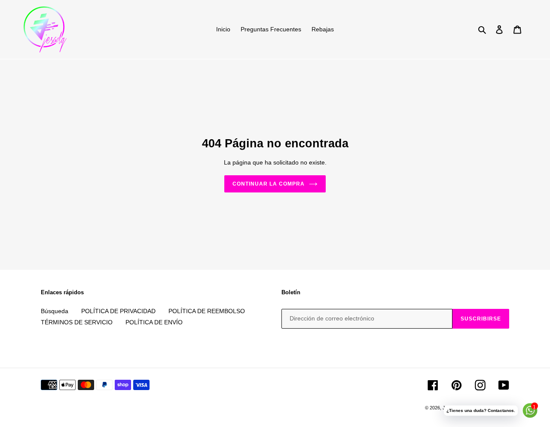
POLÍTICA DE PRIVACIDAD (118, 311)
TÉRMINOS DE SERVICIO (77, 322)
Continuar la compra (268, 184)
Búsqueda (54, 311)
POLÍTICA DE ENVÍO (154, 322)
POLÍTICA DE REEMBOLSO (206, 311)
